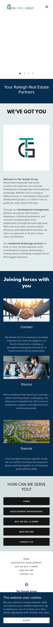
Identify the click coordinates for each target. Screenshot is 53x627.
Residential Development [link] (26, 562)
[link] (20, 6)
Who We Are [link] (26, 570)
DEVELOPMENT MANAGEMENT (26, 511)
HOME (26, 501)
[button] (20, 73)
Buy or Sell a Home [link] (26, 566)
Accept (26, 620)
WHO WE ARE (26, 531)
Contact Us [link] (26, 574)
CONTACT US (26, 542)
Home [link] (26, 559)
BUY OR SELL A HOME (26, 521)
